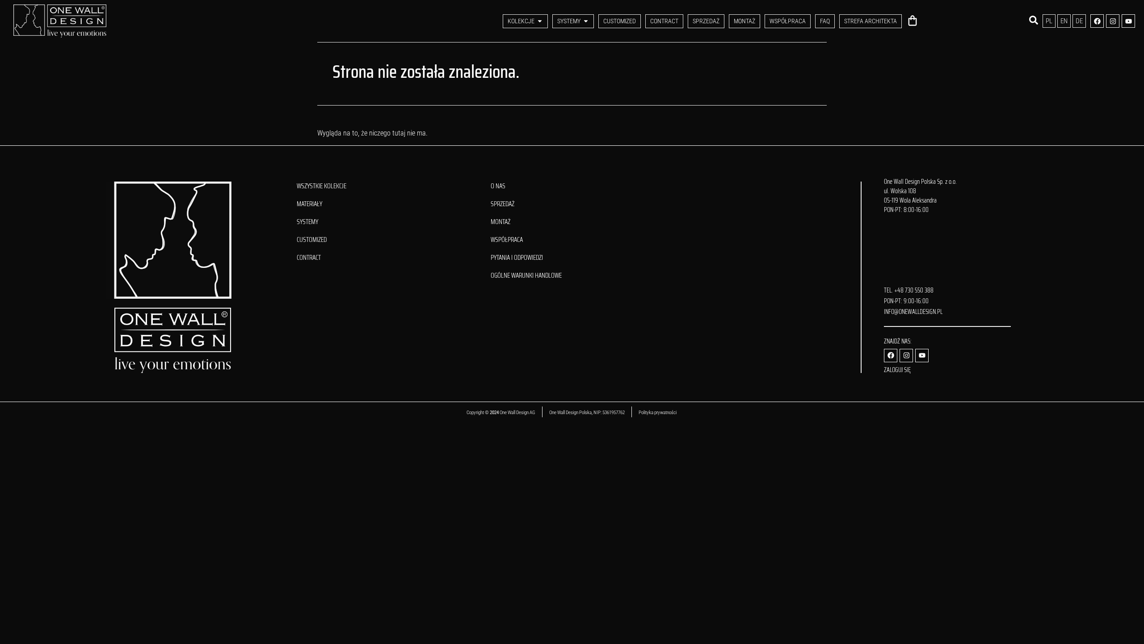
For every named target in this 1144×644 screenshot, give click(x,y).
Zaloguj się (897, 370)
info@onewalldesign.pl (913, 312)
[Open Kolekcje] (540, 21)
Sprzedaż (502, 204)
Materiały (309, 204)
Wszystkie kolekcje (321, 186)
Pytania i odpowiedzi (517, 257)
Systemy (307, 221)
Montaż (500, 221)
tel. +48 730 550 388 (909, 290)
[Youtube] (1128, 21)
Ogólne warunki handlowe (526, 275)
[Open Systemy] (586, 21)
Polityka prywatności (658, 412)
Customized (312, 239)
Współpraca (507, 239)
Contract (309, 257)
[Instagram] (1112, 21)
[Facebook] (1097, 21)
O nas (498, 186)
